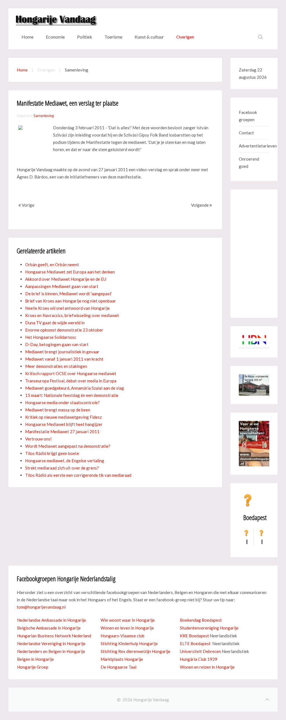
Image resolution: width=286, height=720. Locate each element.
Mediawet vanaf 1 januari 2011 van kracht (64, 358)
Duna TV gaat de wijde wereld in (55, 322)
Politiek (84, 36)
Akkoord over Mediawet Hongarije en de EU (65, 279)
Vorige (27, 205)
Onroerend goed (249, 162)
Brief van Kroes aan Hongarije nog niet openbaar (70, 300)
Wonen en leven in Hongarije (127, 627)
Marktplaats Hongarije (122, 659)
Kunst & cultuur (149, 36)
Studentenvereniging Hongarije (209, 627)
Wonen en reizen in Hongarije (207, 666)
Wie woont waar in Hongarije (128, 620)
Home (28, 36)
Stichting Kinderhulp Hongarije (129, 643)
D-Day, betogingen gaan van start (57, 344)
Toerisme (113, 36)
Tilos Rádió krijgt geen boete (52, 453)
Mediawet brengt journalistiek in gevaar (62, 351)
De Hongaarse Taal (118, 666)
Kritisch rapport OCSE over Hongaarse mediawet (70, 373)
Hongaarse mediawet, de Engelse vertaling (64, 460)
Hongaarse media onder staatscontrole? (62, 402)
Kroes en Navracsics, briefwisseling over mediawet (72, 315)
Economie (55, 36)
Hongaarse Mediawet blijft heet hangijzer (64, 424)
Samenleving (44, 115)
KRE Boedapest (194, 635)
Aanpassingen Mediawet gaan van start (61, 286)
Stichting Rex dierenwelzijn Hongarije (135, 651)
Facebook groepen (248, 116)
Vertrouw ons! (38, 438)
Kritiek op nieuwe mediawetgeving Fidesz (63, 416)
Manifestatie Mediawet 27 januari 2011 (62, 431)
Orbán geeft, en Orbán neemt (52, 264)
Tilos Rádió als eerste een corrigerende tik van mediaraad (78, 475)
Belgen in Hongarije (35, 659)
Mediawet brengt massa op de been (57, 409)
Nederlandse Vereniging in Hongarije (51, 643)
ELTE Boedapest (195, 643)
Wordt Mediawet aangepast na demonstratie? (67, 446)
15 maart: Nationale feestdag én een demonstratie (71, 395)
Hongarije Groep (32, 666)
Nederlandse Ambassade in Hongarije (51, 620)
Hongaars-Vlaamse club (122, 635)
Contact (246, 132)
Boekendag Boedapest (201, 620)
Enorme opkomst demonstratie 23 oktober (64, 329)
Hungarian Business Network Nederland (54, 635)
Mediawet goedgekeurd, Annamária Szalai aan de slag (74, 387)
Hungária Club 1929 (198, 659)
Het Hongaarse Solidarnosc (50, 337)
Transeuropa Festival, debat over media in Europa (70, 380)
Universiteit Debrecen (200, 651)
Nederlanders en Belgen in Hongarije (51, 651)
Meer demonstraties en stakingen (56, 366)
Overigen (185, 36)
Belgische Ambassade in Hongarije (49, 627)
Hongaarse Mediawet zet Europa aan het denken (70, 271)
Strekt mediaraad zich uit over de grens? (62, 467)
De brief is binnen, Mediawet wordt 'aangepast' (68, 293)
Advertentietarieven (254, 145)
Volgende (200, 205)
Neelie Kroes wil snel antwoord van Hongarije (67, 308)
